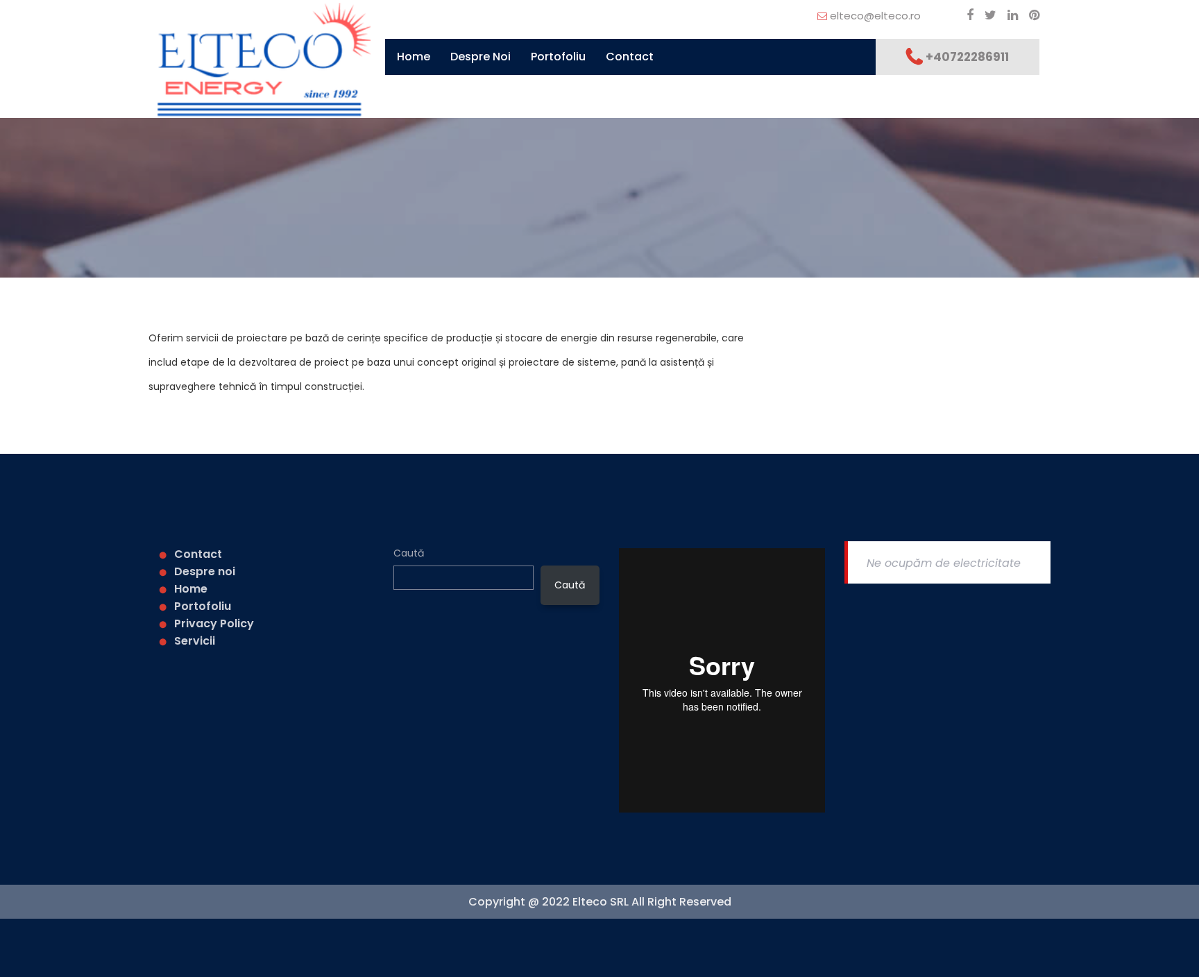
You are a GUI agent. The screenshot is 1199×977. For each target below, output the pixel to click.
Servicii (194, 641)
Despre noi (480, 57)
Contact (630, 57)
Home (413, 57)
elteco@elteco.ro (875, 15)
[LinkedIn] (1008, 15)
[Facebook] (965, 15)
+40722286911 (967, 57)
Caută (408, 553)
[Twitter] (986, 15)
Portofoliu (558, 57)
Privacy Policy (214, 623)
